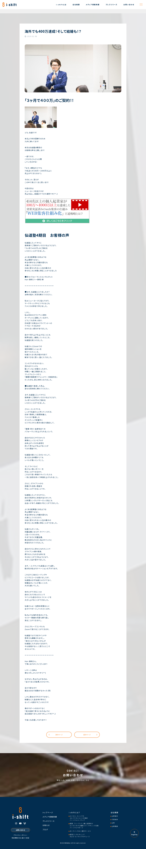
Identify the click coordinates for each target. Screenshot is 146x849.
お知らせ (46, 825)
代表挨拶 (115, 819)
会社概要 (76, 4)
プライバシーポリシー (20, 835)
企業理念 (115, 816)
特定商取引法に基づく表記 (20, 838)
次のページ (59, 735)
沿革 (113, 823)
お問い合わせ (128, 4)
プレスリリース (111, 4)
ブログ (45, 829)
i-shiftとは (61, 4)
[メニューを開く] (141, 4)
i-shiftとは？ (74, 812)
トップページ (48, 812)
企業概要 (115, 826)
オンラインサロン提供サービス (80, 831)
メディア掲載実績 (93, 4)
